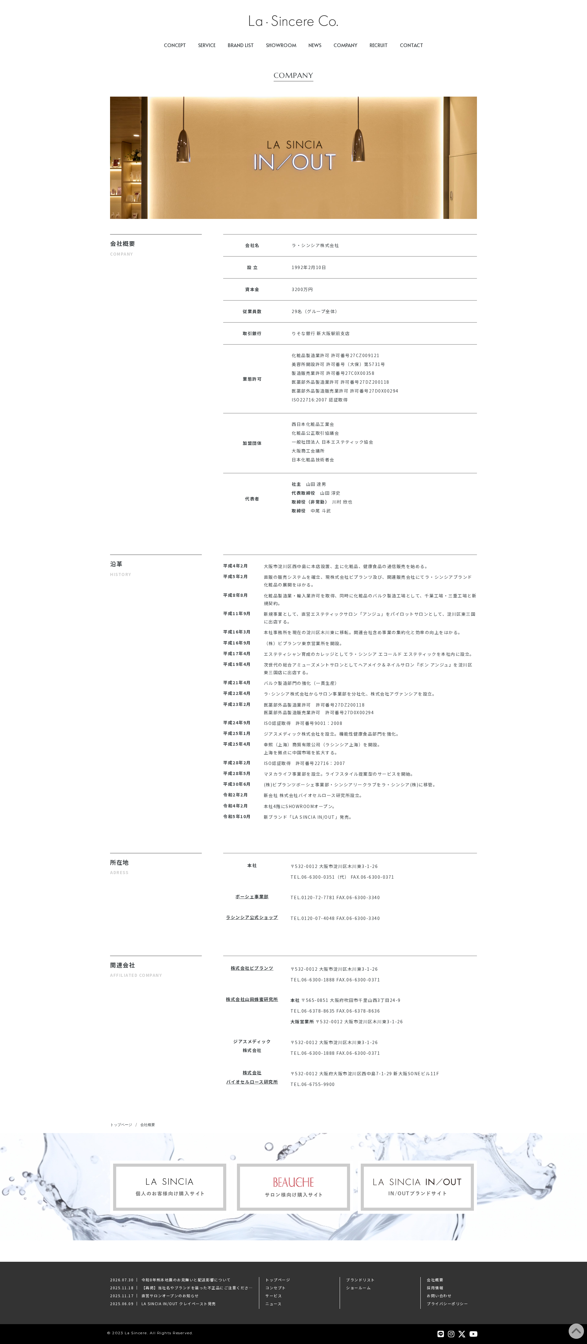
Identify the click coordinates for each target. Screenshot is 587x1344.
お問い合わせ (439, 1295)
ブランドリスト (360, 1279)
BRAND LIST (241, 45)
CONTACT (411, 45)
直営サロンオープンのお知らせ (170, 1295)
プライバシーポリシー (447, 1303)
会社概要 (147, 1124)
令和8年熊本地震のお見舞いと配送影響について (186, 1279)
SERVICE (207, 45)
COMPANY (345, 45)
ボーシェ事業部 (252, 896)
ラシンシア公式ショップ (252, 917)
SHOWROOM (281, 45)
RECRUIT (379, 45)
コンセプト (275, 1287)
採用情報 (435, 1287)
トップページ (121, 1124)
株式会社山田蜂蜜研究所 (252, 999)
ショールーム (358, 1287)
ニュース (273, 1303)
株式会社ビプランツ (252, 968)
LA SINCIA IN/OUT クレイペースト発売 (179, 1303)
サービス (273, 1295)
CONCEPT (175, 45)
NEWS (314, 45)
